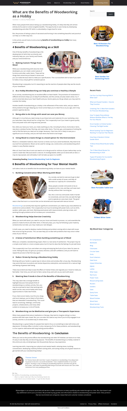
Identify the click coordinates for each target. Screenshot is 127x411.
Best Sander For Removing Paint (102, 77)
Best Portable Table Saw (102, 187)
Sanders (92, 287)
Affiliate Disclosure (103, 404)
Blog (16, 373)
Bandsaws (93, 243)
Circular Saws (94, 251)
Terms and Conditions (63, 408)
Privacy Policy (92, 404)
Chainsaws (93, 248)
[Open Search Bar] (112, 3)
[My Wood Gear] (21, 3)
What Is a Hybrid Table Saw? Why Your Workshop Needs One (32, 377)
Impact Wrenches (96, 263)
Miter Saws (93, 272)
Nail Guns (93, 275)
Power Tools (94, 278)
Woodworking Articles (101, 3)
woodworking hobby (36, 375)
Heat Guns (93, 260)
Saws (91, 289)
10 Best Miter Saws (102, 217)
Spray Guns (94, 292)
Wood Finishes (85, 3)
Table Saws (94, 295)
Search (92, 11)
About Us (57, 3)
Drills (92, 254)
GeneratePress (35, 404)
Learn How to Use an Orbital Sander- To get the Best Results (32, 379)
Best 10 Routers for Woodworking (102, 44)
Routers (92, 284)
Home (49, 3)
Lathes (92, 269)
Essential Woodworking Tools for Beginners (44, 159)
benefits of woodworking (22, 375)
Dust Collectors (95, 257)
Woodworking (17, 206)
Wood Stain (94, 301)
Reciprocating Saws (96, 281)
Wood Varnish (95, 304)
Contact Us (83, 404)
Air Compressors (95, 240)
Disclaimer (114, 404)
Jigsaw (92, 266)
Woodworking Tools (69, 3)
